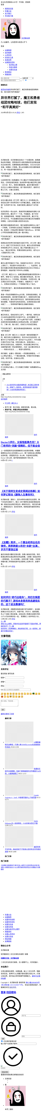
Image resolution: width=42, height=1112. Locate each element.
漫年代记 (35, 976)
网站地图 (8, 939)
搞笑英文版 (9, 8)
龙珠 (2, 867)
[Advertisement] (21, 135)
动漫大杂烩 (9, 936)
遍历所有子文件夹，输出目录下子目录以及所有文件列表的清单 (23, 849)
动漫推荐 (8, 917)
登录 (3, 992)
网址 (2, 686)
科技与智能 (13, 67)
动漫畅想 (8, 50)
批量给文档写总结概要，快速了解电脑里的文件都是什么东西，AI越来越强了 (23, 771)
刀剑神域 (4, 865)
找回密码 (11, 992)
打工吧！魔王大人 (11, 403)
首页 (2, 89)
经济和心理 (13, 65)
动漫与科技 (9, 927)
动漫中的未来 (10, 919)
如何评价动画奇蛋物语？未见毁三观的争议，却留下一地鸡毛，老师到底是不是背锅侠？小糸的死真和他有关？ (23, 387)
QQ (2, 690)
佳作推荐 (8, 53)
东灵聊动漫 (25, 38)
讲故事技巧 (10, 865)
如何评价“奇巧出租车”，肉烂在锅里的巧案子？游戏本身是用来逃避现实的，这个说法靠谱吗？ (20, 601)
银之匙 (37, 865)
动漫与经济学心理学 (12, 929)
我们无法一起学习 (20, 865)
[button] (21, 46)
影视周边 (8, 72)
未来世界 (8, 60)
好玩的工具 (9, 57)
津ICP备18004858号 (33, 982)
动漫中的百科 (10, 922)
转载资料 (8, 74)
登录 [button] (2, 4)
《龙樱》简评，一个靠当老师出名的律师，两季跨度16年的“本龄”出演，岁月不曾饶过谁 (20, 546)
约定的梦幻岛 (30, 865)
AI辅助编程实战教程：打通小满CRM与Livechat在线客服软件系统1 (22, 744)
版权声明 (12, 987)
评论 (18, 112)
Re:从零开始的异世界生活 (22, 867)
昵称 (3, 678)
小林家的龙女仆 (9, 867)
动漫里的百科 (10, 62)
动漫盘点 (34, 867)
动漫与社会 (13, 69)
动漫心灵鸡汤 (10, 934)
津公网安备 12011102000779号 (12, 985)
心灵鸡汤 (8, 55)
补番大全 (8, 915)
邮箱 (3, 682)
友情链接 (8, 941)
